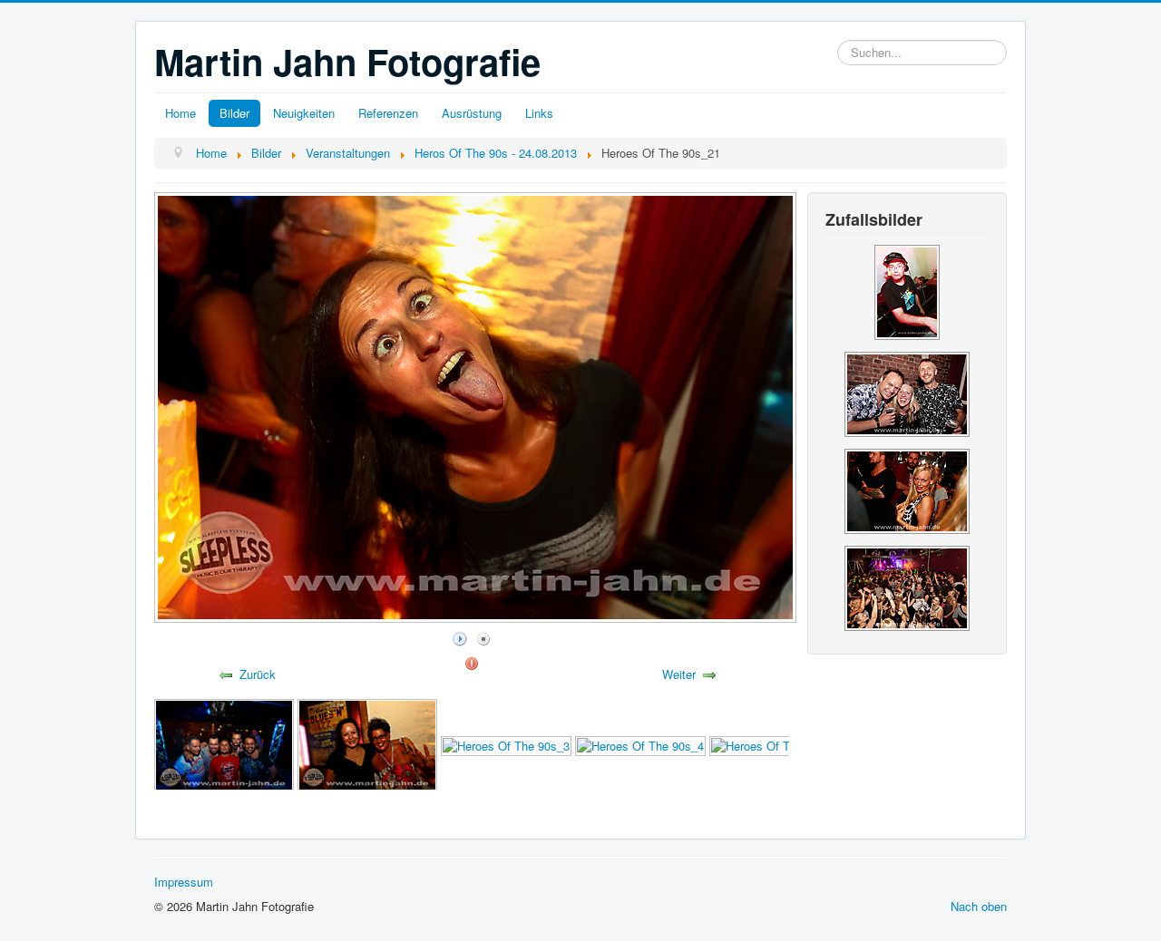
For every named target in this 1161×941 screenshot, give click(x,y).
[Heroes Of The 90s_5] (774, 743)
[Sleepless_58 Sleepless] (907, 489)
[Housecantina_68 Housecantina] (907, 586)
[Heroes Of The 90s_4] (640, 743)
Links (539, 112)
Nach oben (979, 906)
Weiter (679, 674)
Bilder (234, 112)
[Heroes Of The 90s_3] (506, 743)
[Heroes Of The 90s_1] (224, 743)
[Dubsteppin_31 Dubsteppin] (907, 289)
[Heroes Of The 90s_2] (367, 743)
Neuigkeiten (304, 112)
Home (180, 112)
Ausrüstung (472, 112)
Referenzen (388, 112)
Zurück (257, 674)
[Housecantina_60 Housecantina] (907, 392)
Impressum (183, 881)
